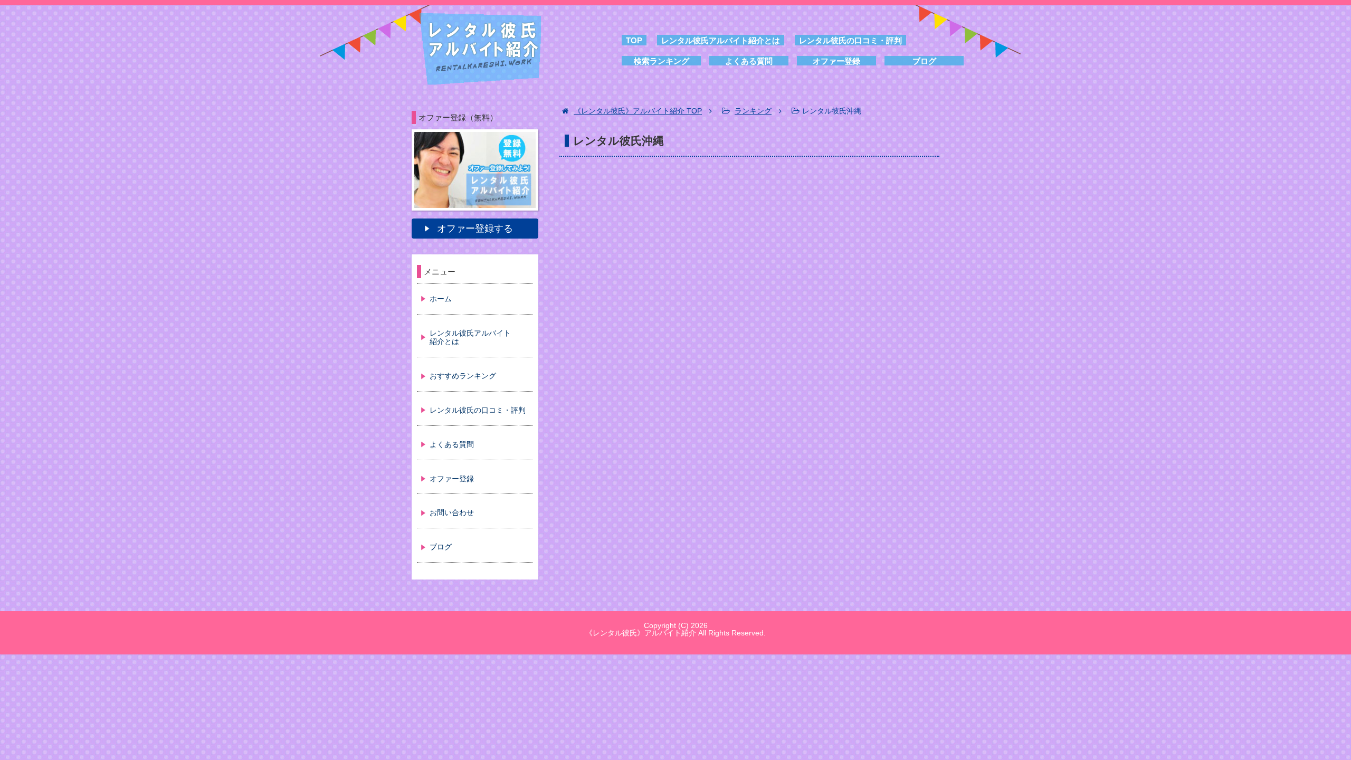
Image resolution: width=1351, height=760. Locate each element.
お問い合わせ (452, 512)
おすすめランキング (463, 376)
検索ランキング (661, 60)
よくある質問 (749, 60)
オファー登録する (475, 228)
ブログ (924, 60)
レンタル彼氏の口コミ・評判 (850, 40)
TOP (634, 40)
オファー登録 (836, 60)
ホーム (441, 298)
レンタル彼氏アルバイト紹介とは (720, 40)
